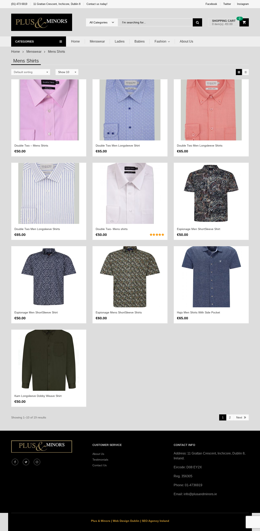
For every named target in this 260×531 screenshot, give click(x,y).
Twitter (227, 3)
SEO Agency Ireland (155, 520)
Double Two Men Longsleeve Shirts (199, 145)
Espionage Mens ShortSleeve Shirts (119, 312)
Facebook (211, 3)
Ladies (120, 41)
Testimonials (100, 459)
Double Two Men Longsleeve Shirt (118, 145)
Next (239, 417)
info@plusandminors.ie (200, 494)
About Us (186, 41)
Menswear (97, 41)
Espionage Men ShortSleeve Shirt (198, 229)
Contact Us (99, 465)
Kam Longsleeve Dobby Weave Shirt (38, 395)
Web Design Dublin (126, 520)
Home (75, 41)
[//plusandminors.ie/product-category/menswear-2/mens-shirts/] (239, 72)
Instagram (243, 3)
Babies (139, 41)
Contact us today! (97, 3)
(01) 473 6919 (19, 3)
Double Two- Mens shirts (112, 229)
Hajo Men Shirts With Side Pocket (198, 312)
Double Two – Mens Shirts (31, 145)
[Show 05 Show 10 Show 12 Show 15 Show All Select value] (66, 72)
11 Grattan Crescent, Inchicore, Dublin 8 (56, 3)
